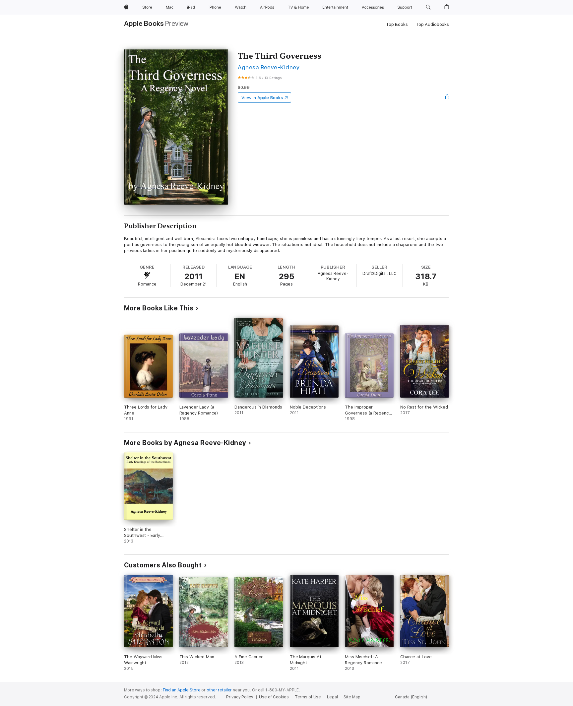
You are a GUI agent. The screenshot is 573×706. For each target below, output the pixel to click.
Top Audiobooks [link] (432, 24)
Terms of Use (308, 697)
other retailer (219, 690)
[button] (428, 7)
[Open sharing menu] (447, 97)
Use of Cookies (273, 697)
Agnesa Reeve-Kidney (268, 67)
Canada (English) (411, 697)
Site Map (352, 697)
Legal (332, 697)
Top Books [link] (397, 24)
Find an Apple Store (182, 690)
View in (262, 97)
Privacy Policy (239, 697)
